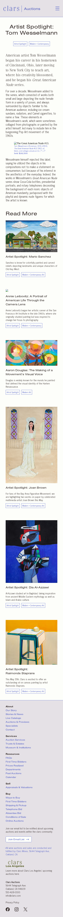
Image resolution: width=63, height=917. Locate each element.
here (17, 874)
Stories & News (14, 714)
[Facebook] (8, 909)
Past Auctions (13, 773)
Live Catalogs (13, 718)
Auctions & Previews (17, 721)
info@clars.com (13, 895)
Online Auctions (15, 820)
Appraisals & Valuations (19, 787)
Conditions (16, 817)
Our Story (11, 710)
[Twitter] (25, 909)
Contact (10, 729)
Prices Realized (14, 765)
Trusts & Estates (15, 743)
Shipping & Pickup (16, 805)
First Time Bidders (16, 761)
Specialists (12, 725)
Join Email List (16, 839)
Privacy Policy (12, 902)
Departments (13, 769)
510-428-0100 (13, 892)
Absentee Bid (13, 813)
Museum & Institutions (18, 747)
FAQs (9, 757)
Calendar (11, 777)
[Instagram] (17, 909)
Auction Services (16, 739)
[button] (57, 9)
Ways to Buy (13, 797)
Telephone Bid (14, 809)
